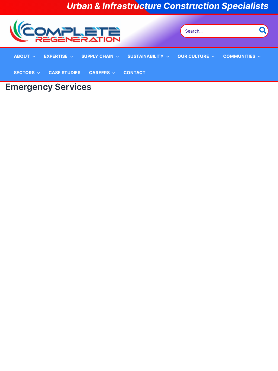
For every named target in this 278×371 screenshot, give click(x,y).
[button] (32, 56)
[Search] (263, 31)
